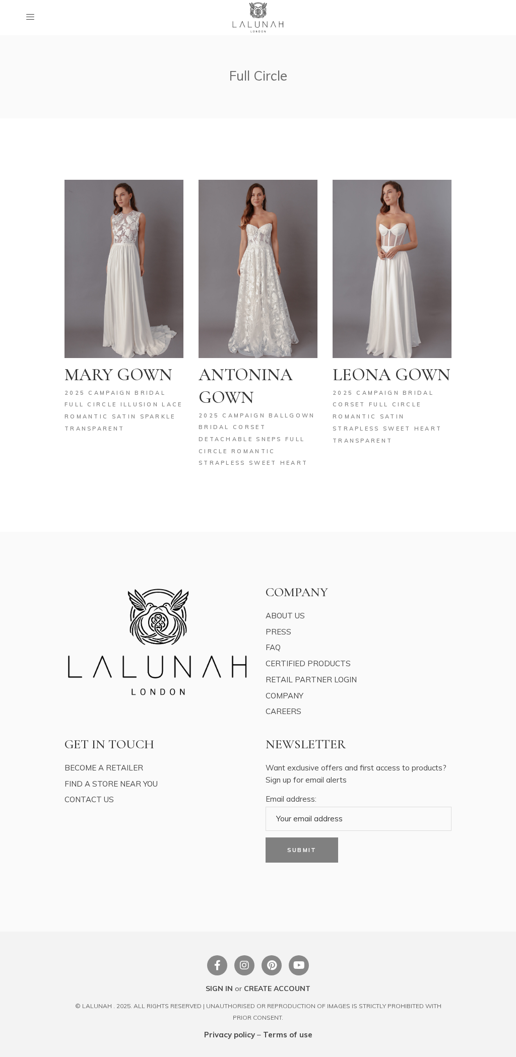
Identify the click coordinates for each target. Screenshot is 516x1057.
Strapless (224, 462)
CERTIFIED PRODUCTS (308, 663)
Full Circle (92, 404)
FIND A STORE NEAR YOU (111, 784)
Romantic (88, 416)
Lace (172, 404)
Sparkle (158, 416)
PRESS (278, 632)
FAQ (273, 647)
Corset (249, 427)
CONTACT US (89, 799)
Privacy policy (229, 1034)
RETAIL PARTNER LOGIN (311, 679)
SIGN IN (219, 988)
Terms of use (287, 1034)
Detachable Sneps (242, 439)
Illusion (141, 404)
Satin (126, 416)
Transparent (94, 428)
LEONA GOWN (391, 374)
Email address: (291, 799)
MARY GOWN (118, 374)
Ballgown (292, 415)
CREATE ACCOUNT (277, 988)
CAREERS (283, 711)
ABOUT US (285, 615)
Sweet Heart (278, 462)
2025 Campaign (99, 392)
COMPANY (284, 695)
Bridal (150, 392)
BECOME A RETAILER (103, 767)
